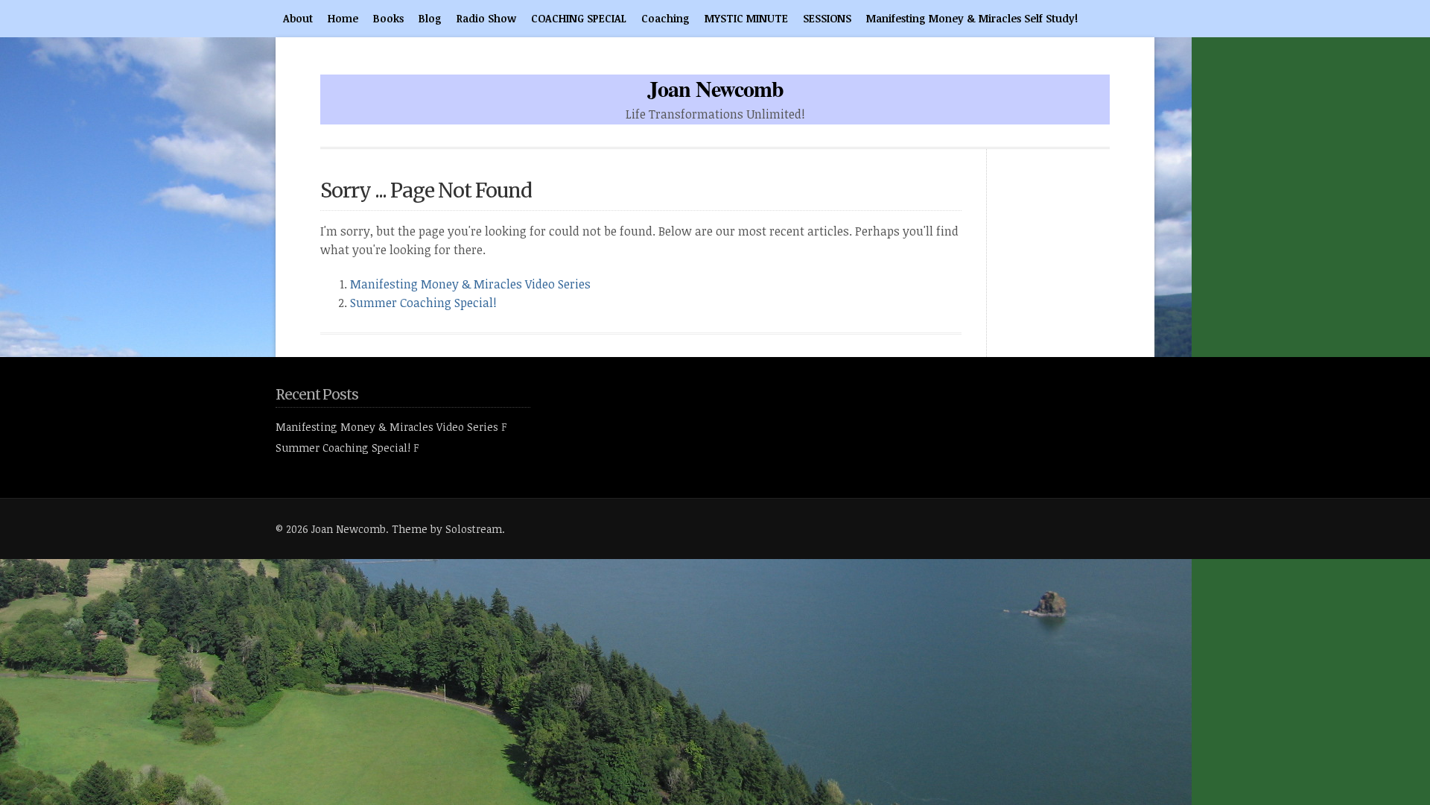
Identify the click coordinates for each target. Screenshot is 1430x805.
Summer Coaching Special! (423, 302)
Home (343, 18)
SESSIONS (827, 18)
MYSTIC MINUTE (746, 18)
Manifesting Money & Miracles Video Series (470, 284)
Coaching (665, 18)
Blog (430, 18)
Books (388, 18)
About (298, 18)
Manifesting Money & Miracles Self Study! (972, 18)
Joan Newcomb (715, 88)
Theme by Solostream (447, 529)
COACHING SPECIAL (578, 18)
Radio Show (486, 18)
